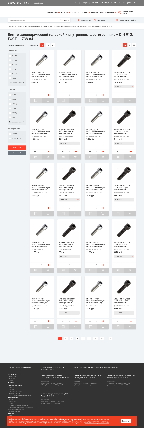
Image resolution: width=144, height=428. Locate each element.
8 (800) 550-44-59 (18, 2)
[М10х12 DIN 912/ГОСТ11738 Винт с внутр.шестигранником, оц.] (42, 60)
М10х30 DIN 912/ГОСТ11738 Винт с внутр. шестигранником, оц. (41, 187)
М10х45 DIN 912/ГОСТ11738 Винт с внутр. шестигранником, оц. (95, 244)
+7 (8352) (90, 3)
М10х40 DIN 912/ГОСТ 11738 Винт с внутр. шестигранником (122, 187)
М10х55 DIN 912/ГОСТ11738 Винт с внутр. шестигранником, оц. (95, 301)
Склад (11, 400)
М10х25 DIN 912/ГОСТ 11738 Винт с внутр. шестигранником (67, 131)
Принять (125, 421)
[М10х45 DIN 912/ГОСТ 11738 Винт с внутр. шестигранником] (69, 230)
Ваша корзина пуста (128, 12)
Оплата (11, 387)
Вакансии (12, 378)
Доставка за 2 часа (15, 391)
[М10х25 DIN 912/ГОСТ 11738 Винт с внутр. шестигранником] (69, 117)
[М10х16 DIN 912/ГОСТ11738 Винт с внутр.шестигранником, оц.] (97, 60)
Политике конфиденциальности (97, 423)
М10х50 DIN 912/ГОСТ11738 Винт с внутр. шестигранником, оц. (41, 301)
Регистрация (124, 20)
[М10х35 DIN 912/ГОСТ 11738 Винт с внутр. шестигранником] (69, 173)
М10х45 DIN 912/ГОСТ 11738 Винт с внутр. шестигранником (67, 244)
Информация (97, 13)
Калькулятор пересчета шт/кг (19, 405)
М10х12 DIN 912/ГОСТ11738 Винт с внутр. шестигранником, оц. (41, 74)
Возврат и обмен (14, 393)
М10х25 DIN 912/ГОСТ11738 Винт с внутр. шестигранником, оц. (95, 131)
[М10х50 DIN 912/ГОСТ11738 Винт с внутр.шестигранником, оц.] (42, 286)
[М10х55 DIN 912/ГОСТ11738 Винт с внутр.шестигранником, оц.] (97, 286)
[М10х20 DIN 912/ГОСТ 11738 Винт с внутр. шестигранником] (124, 60)
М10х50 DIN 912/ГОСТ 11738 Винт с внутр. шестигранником (122, 244)
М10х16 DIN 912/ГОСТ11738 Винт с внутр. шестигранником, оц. (95, 74)
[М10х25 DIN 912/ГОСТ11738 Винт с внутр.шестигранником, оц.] (97, 117)
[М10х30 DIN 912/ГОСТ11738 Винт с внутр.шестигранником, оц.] (42, 173)
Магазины (101, 20)
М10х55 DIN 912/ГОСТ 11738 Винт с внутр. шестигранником (67, 301)
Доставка (12, 389)
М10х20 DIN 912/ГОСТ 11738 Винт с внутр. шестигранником (122, 74)
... (89, 339)
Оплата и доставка (80, 13)
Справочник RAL (14, 411)
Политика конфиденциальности (20, 395)
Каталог (65, 13)
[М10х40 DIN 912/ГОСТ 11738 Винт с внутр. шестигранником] (124, 173)
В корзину (48, 100)
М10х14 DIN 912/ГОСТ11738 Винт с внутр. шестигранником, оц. (68, 74)
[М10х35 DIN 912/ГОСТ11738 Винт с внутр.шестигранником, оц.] (97, 173)
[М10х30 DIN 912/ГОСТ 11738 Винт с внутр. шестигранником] (124, 117)
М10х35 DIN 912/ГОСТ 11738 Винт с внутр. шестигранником (67, 187)
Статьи (11, 403)
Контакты (110, 13)
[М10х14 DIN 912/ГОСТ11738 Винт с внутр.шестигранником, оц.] (69, 60)
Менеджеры (13, 376)
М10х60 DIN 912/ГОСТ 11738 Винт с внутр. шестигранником (122, 301)
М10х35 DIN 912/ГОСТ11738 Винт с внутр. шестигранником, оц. (95, 187)
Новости (12, 380)
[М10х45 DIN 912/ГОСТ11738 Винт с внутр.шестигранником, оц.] (97, 230)
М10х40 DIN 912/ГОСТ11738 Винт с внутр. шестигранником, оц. (41, 244)
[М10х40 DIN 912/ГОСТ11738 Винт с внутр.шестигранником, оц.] (42, 230)
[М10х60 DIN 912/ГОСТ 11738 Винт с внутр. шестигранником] (124, 286)
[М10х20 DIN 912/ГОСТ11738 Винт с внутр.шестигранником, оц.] (42, 117)
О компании (53, 13)
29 (102, 339)
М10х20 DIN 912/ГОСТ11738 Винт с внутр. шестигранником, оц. (41, 131)
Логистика (12, 401)
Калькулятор (86, 20)
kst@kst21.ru (49, 369)
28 (95, 339)
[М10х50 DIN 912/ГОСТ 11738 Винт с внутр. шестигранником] (124, 230)
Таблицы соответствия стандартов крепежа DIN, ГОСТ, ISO (20, 408)
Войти (133, 20)
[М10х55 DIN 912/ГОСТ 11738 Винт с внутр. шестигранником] (69, 286)
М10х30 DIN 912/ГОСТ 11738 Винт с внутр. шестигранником (122, 131)
